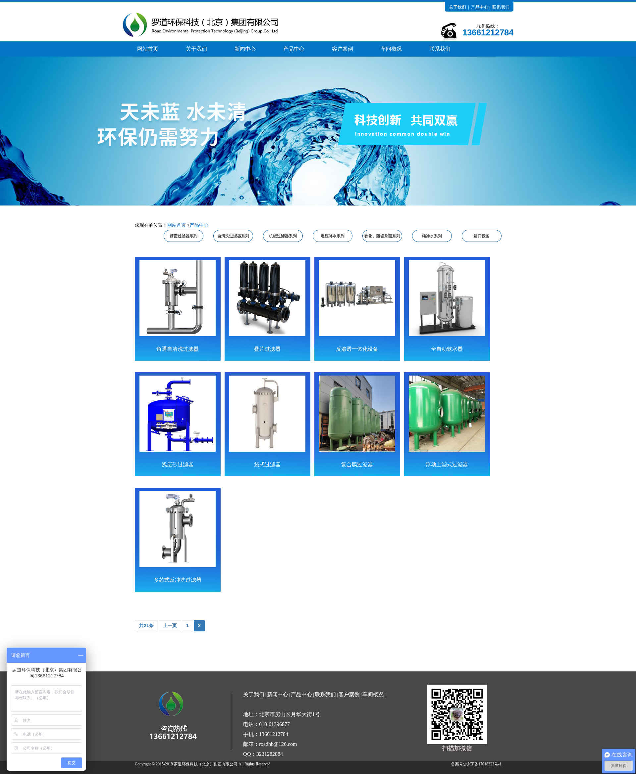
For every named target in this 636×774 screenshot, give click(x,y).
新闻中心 (245, 49)
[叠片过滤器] (267, 298)
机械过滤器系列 (283, 236)
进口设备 (482, 236)
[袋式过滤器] (267, 414)
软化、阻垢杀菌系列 (382, 236)
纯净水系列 (432, 236)
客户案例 (342, 49)
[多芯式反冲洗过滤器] (177, 529)
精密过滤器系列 (183, 236)
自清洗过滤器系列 (233, 236)
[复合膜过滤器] (357, 414)
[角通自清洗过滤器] (177, 298)
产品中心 (479, 7)
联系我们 (500, 7)
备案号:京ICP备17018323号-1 (476, 764)
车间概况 (391, 49)
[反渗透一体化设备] (357, 298)
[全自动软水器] (447, 298)
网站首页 (147, 49)
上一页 (170, 625)
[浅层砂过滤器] (177, 414)
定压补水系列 (332, 236)
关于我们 (457, 7)
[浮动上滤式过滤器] (447, 414)
